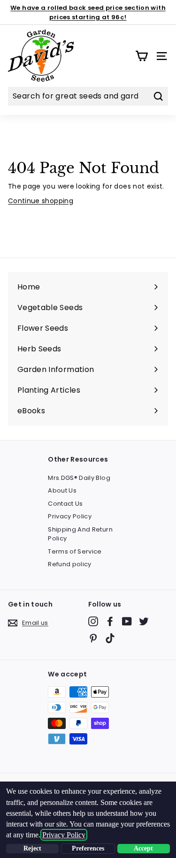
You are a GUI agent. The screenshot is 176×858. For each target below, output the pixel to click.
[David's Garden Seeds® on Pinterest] (93, 638)
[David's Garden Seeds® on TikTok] (110, 638)
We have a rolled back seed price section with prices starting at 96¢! (88, 12)
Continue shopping (40, 200)
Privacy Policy (70, 516)
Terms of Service (75, 551)
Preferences (88, 848)
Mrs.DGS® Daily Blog (79, 477)
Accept (143, 848)
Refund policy (70, 564)
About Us (62, 490)
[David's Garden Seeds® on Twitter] (144, 621)
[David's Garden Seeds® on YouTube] (127, 621)
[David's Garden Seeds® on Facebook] (110, 621)
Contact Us (65, 503)
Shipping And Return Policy (80, 534)
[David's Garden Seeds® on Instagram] (93, 621)
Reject (32, 848)
